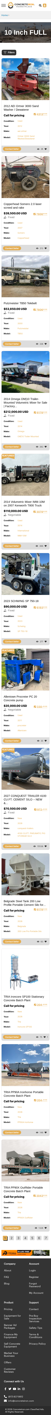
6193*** (42, 607)
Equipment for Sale (12, 1317)
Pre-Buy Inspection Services (35, 1318)
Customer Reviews (10, 1370)
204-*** (42, 1004)
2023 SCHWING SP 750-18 (21, 601)
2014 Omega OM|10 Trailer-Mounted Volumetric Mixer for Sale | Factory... (25, 402)
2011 (20, 720)
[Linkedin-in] (19, 1389)
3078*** (41, 511)
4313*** (42, 114)
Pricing (8, 1309)
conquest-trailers (25, 828)
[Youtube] (14, 1389)
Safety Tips (35, 1327)
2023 (20, 621)
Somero (21, 233)
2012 (20, 126)
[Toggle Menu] (3, 5)
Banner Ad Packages (10, 1326)
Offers (7, 1362)
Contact (34, 1309)
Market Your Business (11, 1354)
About (7, 1270)
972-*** (42, 809)
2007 (20, 228)
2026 (20, 823)
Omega (21, 431)
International (23, 530)
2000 (20, 323)
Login (32, 1270)
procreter (22, 725)
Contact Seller (12, 149)
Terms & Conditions (35, 1336)
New (20, 818)
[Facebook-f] (5, 1389)
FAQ (6, 1276)
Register (34, 1276)
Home (4, 15)
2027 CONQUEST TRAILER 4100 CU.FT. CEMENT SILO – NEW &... (25, 799)
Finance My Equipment (11, 1336)
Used (20, 121)
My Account (36, 1292)
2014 (20, 426)
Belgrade (22, 926)
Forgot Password (35, 1285)
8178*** (42, 412)
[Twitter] (9, 1389)
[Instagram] (23, 1389)
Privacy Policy (37, 1343)
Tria (19, 1021)
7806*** (41, 214)
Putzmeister (23, 328)
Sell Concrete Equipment (12, 1345)
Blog (6, 1283)
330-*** (42, 706)
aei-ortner (22, 131)
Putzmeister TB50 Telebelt (20, 303)
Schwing (22, 626)
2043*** (41, 1195)
